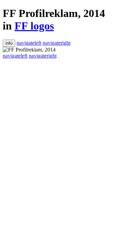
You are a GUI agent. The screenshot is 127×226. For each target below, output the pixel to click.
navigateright (56, 43)
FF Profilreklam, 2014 (54, 13)
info (9, 43)
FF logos (34, 26)
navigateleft (29, 43)
